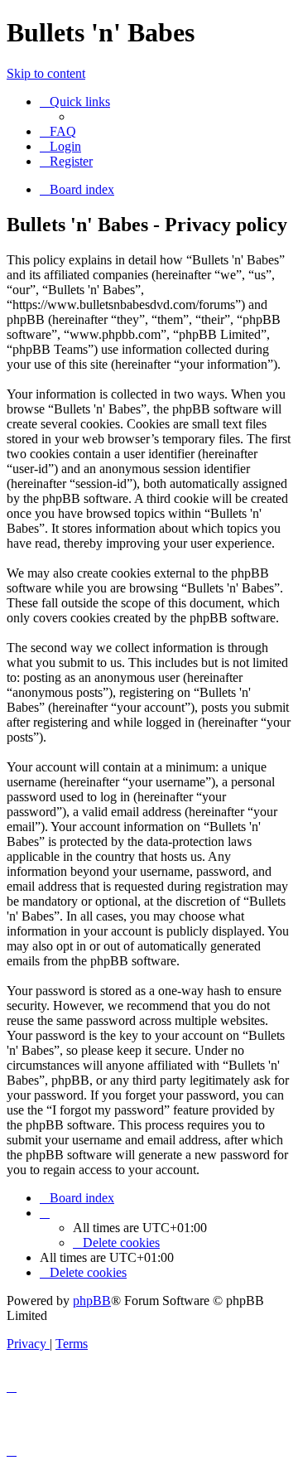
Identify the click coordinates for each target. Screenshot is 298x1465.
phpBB (92, 1300)
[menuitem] (58, 131)
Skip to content (46, 73)
